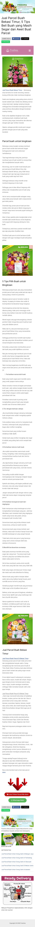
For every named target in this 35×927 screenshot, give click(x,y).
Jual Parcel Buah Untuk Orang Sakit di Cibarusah (16, 861)
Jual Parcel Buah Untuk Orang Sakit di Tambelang (16, 858)
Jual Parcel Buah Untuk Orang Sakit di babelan (15, 869)
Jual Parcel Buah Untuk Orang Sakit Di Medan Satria (17, 865)
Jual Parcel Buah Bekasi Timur (12, 90)
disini (4, 772)
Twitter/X (25, 38)
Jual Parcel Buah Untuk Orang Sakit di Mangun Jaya (17, 854)
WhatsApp (6, 41)
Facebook (17, 38)
